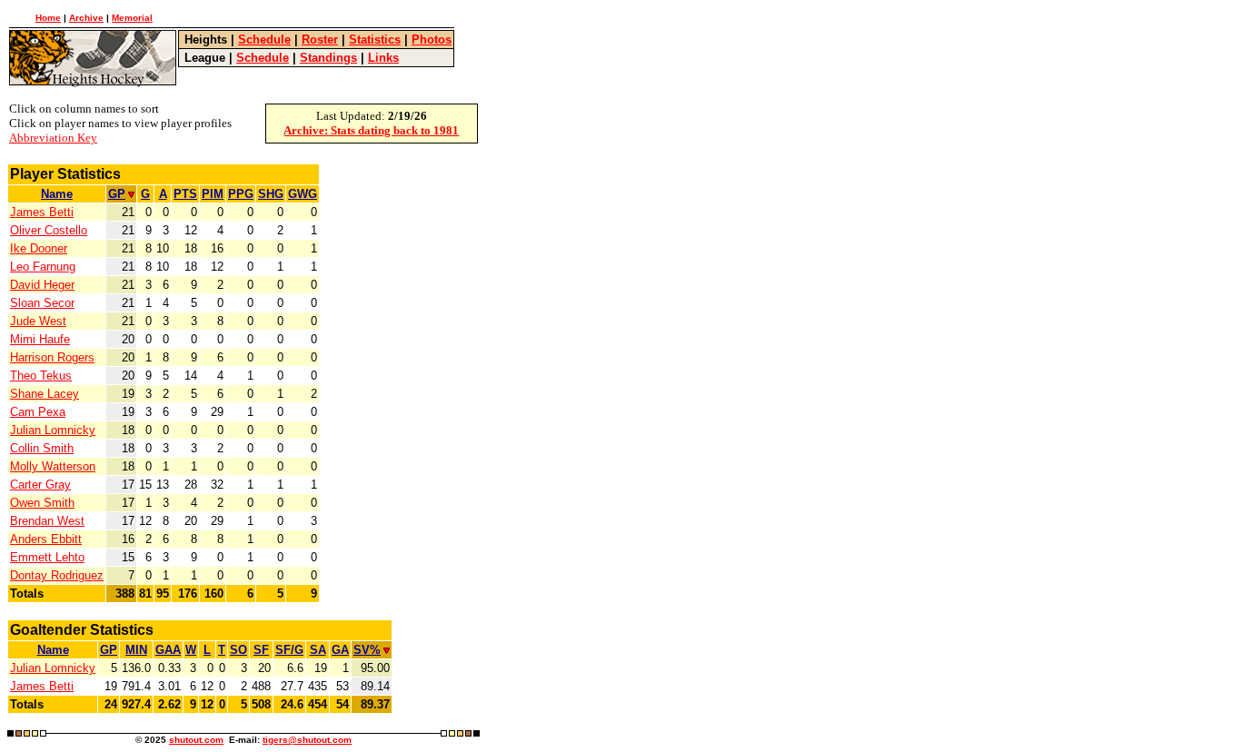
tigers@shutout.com (307, 740)
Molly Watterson (52, 466)
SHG (270, 194)
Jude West (38, 321)
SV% (367, 650)
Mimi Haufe (40, 339)
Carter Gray (40, 484)
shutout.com (196, 740)
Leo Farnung (42, 266)
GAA (168, 650)
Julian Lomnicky (52, 430)
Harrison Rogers (52, 357)
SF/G (289, 650)
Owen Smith (42, 503)
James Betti (42, 212)
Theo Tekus (41, 375)
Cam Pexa (37, 412)
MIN (136, 650)
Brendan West (47, 521)
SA (318, 650)
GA (340, 650)
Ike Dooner (38, 248)
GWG (302, 194)
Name (57, 194)
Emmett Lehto (47, 557)
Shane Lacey (44, 394)
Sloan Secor (42, 303)
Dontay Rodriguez (57, 575)
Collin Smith (42, 448)
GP (116, 194)
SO (238, 650)
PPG (240, 194)
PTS (185, 194)
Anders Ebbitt (46, 539)
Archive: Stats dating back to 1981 (371, 130)
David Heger (42, 285)
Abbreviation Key (53, 137)
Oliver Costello (48, 230)
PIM (212, 194)
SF (261, 650)
